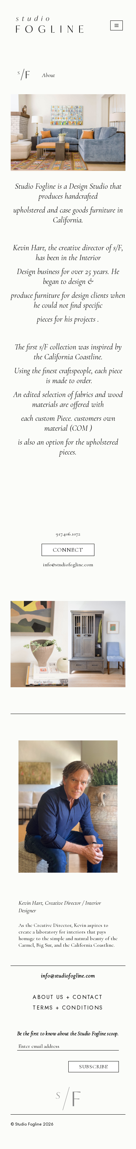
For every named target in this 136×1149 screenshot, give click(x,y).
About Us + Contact (68, 997)
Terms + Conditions (68, 1007)
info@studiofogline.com (68, 975)
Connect (68, 549)
